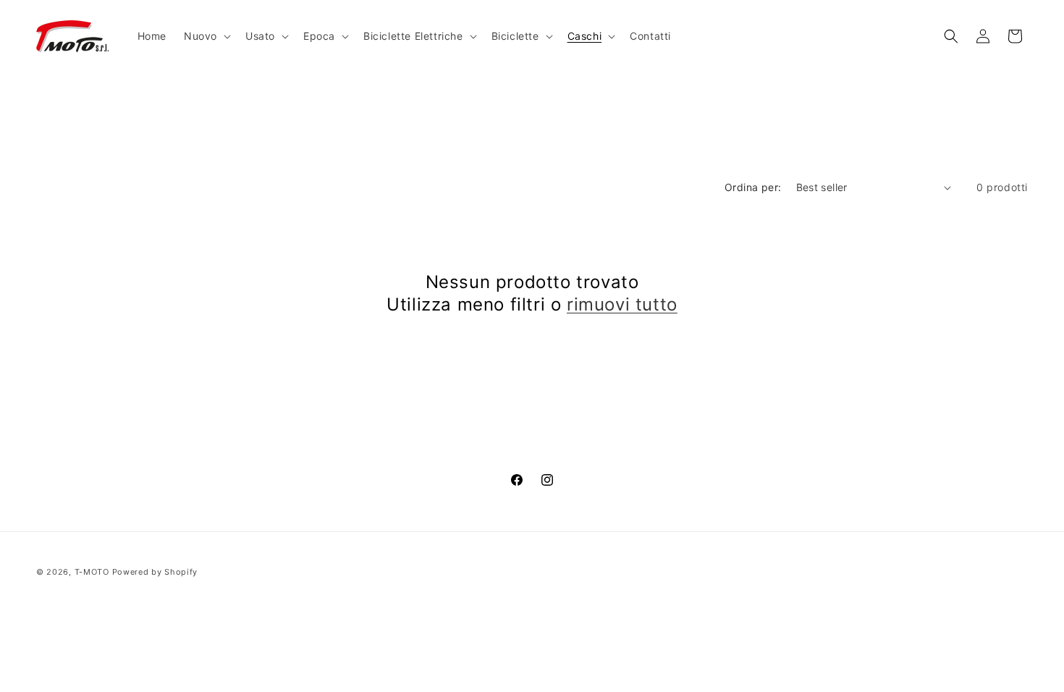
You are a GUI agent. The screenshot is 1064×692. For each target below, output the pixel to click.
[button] (206, 36)
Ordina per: (753, 187)
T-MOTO (92, 572)
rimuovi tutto (622, 304)
